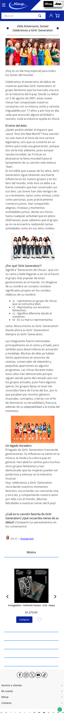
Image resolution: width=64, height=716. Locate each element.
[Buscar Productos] (40, 16)
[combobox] (23, 15)
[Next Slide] (55, 596)
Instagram (26, 538)
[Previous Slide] (7, 596)
